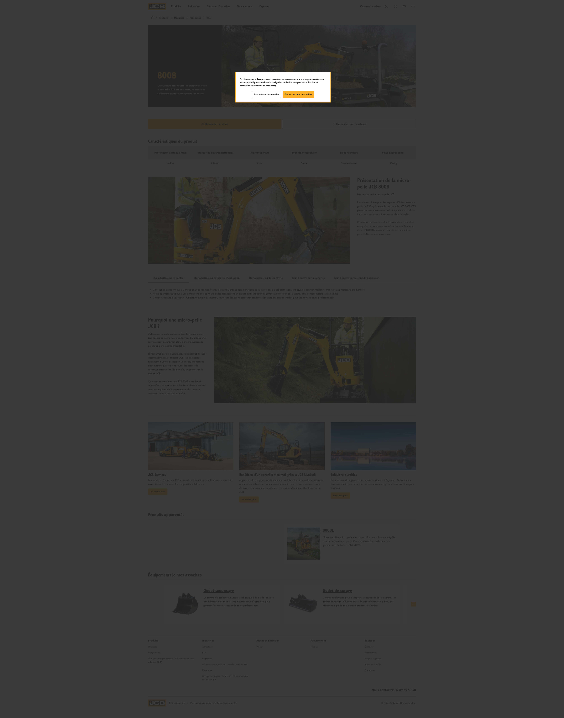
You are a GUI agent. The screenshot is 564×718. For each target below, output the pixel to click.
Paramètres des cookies (266, 94)
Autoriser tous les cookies (298, 94)
